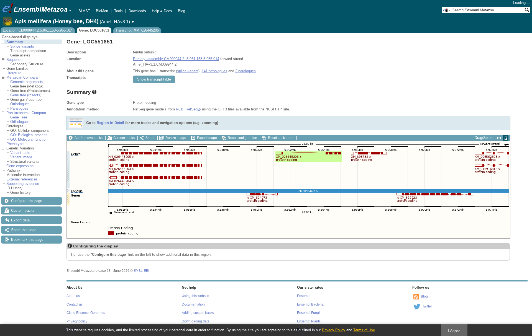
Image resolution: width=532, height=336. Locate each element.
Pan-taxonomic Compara (26, 113)
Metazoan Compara (22, 77)
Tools (118, 11)
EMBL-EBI (141, 270)
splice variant (187, 71)
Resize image (175, 138)
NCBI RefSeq (187, 109)
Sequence (14, 60)
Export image (207, 138)
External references (22, 179)
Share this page (23, 230)
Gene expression (20, 166)
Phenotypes (15, 144)
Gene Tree (18, 117)
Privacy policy (76, 321)
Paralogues (19, 108)
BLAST (84, 11)
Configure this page (26, 201)
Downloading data (195, 321)
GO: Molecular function (28, 139)
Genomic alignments (26, 82)
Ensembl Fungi (308, 312)
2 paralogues (245, 71)
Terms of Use (364, 330)
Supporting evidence (22, 184)
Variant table (20, 153)
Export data (20, 220)
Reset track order (281, 138)
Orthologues (20, 104)
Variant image (21, 157)
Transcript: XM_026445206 (137, 30)
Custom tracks (23, 210)
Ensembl (303, 296)
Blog (181, 11)
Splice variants (22, 46)
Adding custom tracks (198, 312)
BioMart (102, 11)
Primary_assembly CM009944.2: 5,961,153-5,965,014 (176, 59)
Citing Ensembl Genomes (85, 312)
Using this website (195, 296)
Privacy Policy (333, 330)
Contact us (74, 304)
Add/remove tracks (89, 138)
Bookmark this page (27, 239)
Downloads (137, 11)
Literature (13, 73)
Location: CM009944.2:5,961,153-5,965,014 (38, 30)
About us (73, 296)
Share (150, 138)
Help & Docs (162, 11)
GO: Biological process (28, 135)
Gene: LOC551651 (94, 30)
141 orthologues (214, 71)
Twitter (427, 306)
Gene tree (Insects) (25, 95)
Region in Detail (110, 123)
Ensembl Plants (309, 321)
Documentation (193, 304)
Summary (14, 42)
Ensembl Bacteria (310, 304)
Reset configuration (242, 138)
